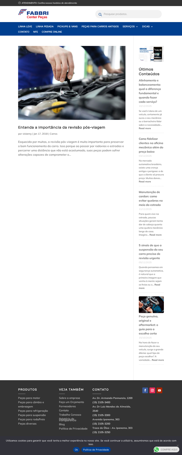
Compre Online (52, 32)
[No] (177, 445)
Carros (53, 133)
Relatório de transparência (67, 420)
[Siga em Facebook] (145, 390)
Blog (62, 425)
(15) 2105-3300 (101, 415)
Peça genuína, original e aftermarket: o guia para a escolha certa (148, 324)
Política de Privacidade (73, 429)
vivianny (27, 133)
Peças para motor (29, 398)
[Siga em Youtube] (159, 390)
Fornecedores (67, 407)
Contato (23, 32)
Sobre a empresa (69, 398)
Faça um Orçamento (71, 402)
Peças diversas (27, 423)
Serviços (129, 26)
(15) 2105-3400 (101, 402)
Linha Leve (25, 26)
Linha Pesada (44, 26)
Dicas (146, 26)
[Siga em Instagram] (152, 390)
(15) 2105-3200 (101, 423)
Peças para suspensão (32, 415)
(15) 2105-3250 (101, 432)
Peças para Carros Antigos (100, 26)
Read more (145, 128)
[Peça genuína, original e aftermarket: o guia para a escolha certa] (151, 305)
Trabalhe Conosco (70, 415)
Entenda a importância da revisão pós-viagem (61, 127)
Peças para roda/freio (31, 419)
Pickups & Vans (67, 26)
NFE (35, 32)
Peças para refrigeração (33, 410)
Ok (76, 449)
